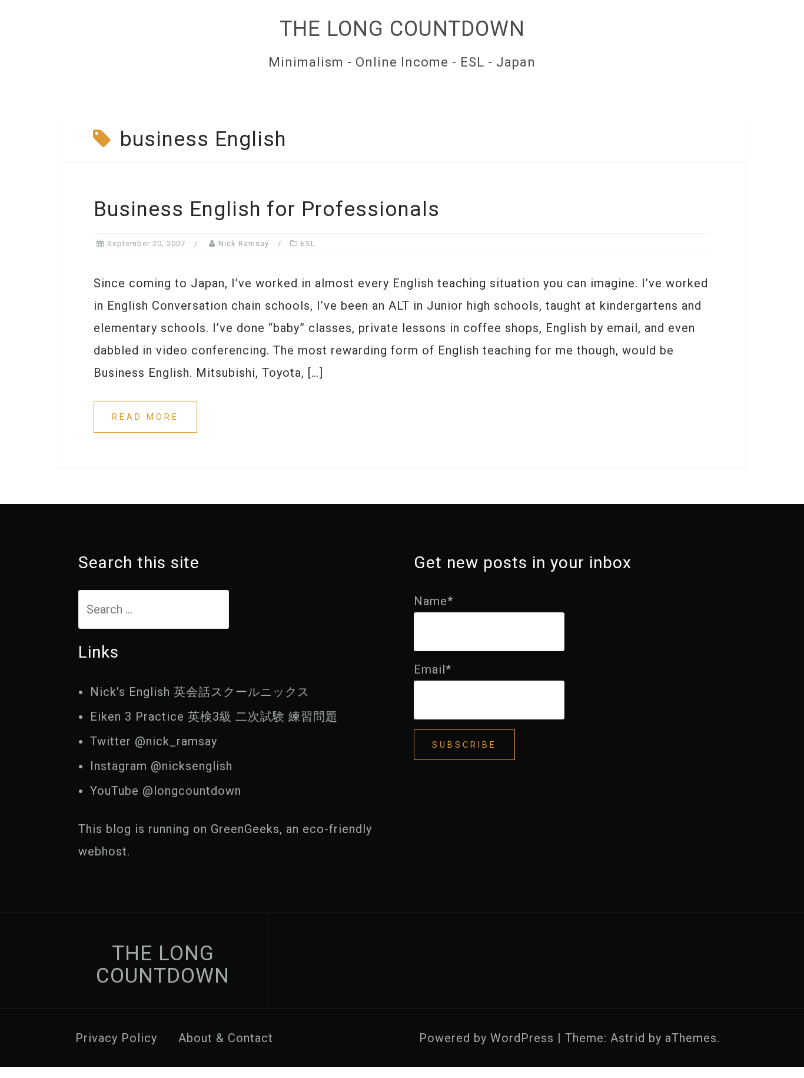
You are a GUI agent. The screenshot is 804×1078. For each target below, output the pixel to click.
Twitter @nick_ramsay (153, 741)
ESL (308, 243)
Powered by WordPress (486, 1038)
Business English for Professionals (267, 209)
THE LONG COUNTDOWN (402, 28)
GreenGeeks (245, 829)
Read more (145, 417)
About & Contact (225, 1038)
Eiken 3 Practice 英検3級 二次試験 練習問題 (214, 716)
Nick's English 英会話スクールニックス (200, 692)
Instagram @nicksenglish (161, 766)
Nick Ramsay (243, 243)
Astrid (627, 1038)
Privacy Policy (116, 1038)
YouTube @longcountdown (165, 791)
